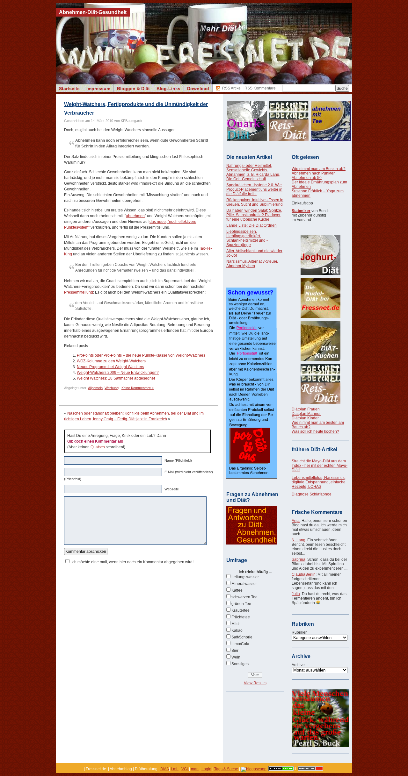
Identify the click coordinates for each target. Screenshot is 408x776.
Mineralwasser (244, 583)
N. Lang (298, 540)
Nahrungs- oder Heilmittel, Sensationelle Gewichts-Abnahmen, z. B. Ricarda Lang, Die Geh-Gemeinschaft (253, 172)
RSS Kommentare (260, 88)
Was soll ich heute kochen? (315, 431)
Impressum (98, 88)
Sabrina (298, 559)
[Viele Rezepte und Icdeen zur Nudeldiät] (320, 298)
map (195, 769)
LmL (174, 769)
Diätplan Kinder (305, 418)
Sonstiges (240, 664)
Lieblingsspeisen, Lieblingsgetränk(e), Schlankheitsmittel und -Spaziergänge (247, 238)
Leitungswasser (245, 577)
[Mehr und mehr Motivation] (320, 745)
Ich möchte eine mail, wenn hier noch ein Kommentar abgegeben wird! (132, 562)
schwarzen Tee (244, 597)
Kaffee (237, 590)
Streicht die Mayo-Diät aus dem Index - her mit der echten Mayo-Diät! (319, 465)
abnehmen (135, 216)
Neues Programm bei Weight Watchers (110, 367)
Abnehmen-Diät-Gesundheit (93, 12)
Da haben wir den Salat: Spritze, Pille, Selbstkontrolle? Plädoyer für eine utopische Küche (254, 215)
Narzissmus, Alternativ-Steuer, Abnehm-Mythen (252, 263)
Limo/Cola (240, 644)
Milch (236, 624)
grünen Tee (241, 604)
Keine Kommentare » (137, 388)
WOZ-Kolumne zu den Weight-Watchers (111, 361)
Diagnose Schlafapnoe (312, 494)
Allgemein (95, 388)
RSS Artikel (232, 88)
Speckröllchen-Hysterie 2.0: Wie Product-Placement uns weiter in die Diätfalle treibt (254, 189)
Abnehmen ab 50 (307, 177)
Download (198, 88)
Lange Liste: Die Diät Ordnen (251, 225)
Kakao (237, 630)
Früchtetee (240, 617)
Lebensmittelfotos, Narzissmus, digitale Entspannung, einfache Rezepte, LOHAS (319, 482)
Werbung (112, 388)
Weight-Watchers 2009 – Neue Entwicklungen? (118, 372)
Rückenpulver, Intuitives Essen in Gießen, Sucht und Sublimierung (254, 202)
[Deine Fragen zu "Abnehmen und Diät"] (251, 543)
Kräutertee (240, 610)
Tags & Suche (226, 769)
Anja (296, 520)
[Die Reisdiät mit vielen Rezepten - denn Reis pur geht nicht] (320, 384)
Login (206, 769)
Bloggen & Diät (133, 88)
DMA (164, 769)
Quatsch (98, 447)
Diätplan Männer (306, 413)
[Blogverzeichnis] (253, 769)
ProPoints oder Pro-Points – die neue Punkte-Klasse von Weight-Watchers (141, 355)
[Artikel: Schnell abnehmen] (281, 769)
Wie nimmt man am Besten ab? (319, 169)
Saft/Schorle (241, 637)
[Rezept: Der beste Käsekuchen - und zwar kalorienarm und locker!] (320, 341)
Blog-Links (168, 88)
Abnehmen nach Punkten (314, 173)
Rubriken (300, 632)
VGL (185, 769)
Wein (235, 657)
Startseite (69, 88)
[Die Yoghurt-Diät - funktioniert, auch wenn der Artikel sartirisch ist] (320, 255)
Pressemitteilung (78, 292)
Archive (298, 665)
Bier (234, 650)
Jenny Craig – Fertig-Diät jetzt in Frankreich (129, 419)
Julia (296, 594)
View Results (255, 683)
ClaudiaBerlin (304, 574)
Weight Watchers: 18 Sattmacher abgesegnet (116, 378)
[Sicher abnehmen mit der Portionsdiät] (251, 477)
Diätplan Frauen (306, 409)
